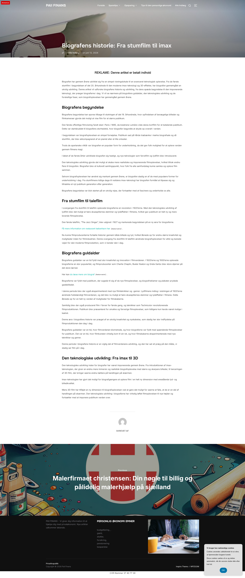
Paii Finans (56, 5)
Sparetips (113, 5)
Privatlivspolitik (52, 563)
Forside (101, 5)
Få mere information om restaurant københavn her (86, 228)
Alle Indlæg (180, 5)
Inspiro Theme (182, 566)
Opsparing (129, 5)
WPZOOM (195, 566)
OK (223, 570)
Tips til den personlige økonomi (156, 5)
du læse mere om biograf (82, 274)
